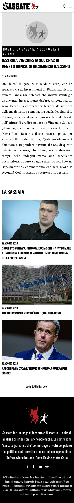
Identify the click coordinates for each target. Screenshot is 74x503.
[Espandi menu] (70, 6)
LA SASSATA (26, 49)
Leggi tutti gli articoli (37, 386)
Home (7, 49)
